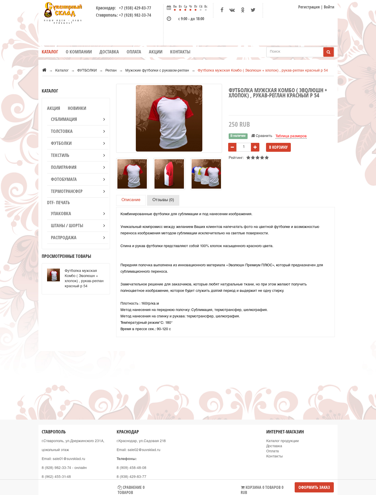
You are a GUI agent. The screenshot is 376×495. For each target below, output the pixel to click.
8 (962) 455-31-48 (56, 477)
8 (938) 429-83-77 (131, 477)
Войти (329, 7)
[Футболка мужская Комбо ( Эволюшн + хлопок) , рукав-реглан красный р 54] (132, 174)
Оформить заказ (314, 487)
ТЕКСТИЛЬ (60, 155)
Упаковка (61, 213)
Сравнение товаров (131, 488)
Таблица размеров (291, 136)
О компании (79, 52)
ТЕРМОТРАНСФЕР (67, 191)
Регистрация (309, 7)
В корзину (278, 147)
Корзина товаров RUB (262, 488)
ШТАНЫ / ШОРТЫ (67, 225)
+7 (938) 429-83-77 (134, 8)
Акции (155, 52)
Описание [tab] (130, 200)
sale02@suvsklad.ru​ (144, 450)
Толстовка (62, 131)
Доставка (109, 52)
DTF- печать (58, 202)
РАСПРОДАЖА (63, 237)
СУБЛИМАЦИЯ (64, 119)
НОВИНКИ (77, 108)
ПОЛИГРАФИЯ (63, 167)
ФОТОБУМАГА (64, 179)
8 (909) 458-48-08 (131, 468)
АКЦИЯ (53, 108)
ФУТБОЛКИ (61, 143)
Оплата (134, 52)
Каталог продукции (282, 441)
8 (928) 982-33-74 (56, 468)
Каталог (50, 52)
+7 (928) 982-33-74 (135, 15)
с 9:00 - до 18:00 (191, 18)
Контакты (180, 52)
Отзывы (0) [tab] (163, 200)
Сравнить (263, 136)
